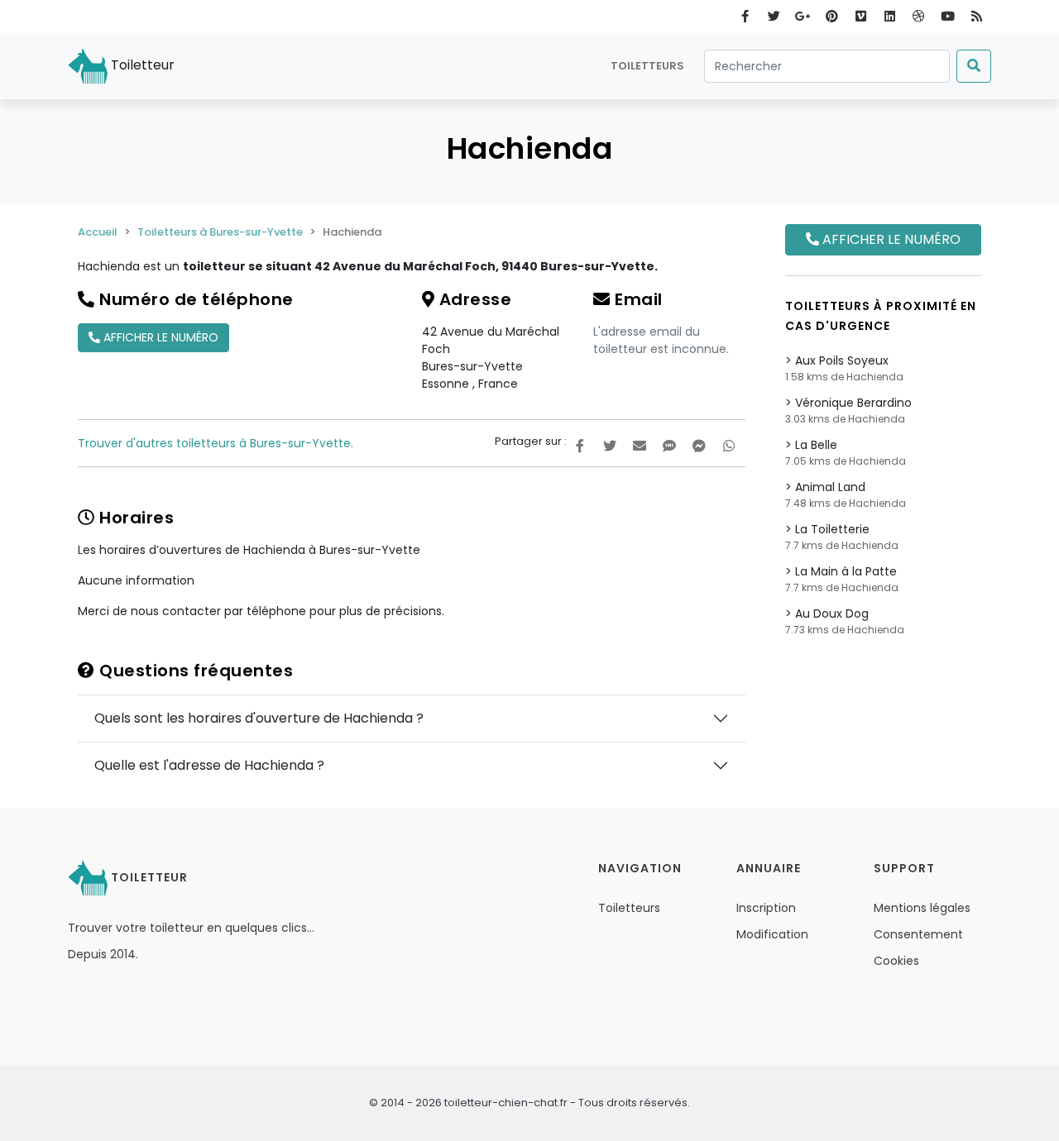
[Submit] (973, 66)
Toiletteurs (647, 66)
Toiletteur (141, 64)
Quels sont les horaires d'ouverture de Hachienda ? (259, 718)
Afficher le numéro (159, 337)
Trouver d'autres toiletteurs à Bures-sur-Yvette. (215, 443)
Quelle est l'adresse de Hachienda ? (209, 765)
